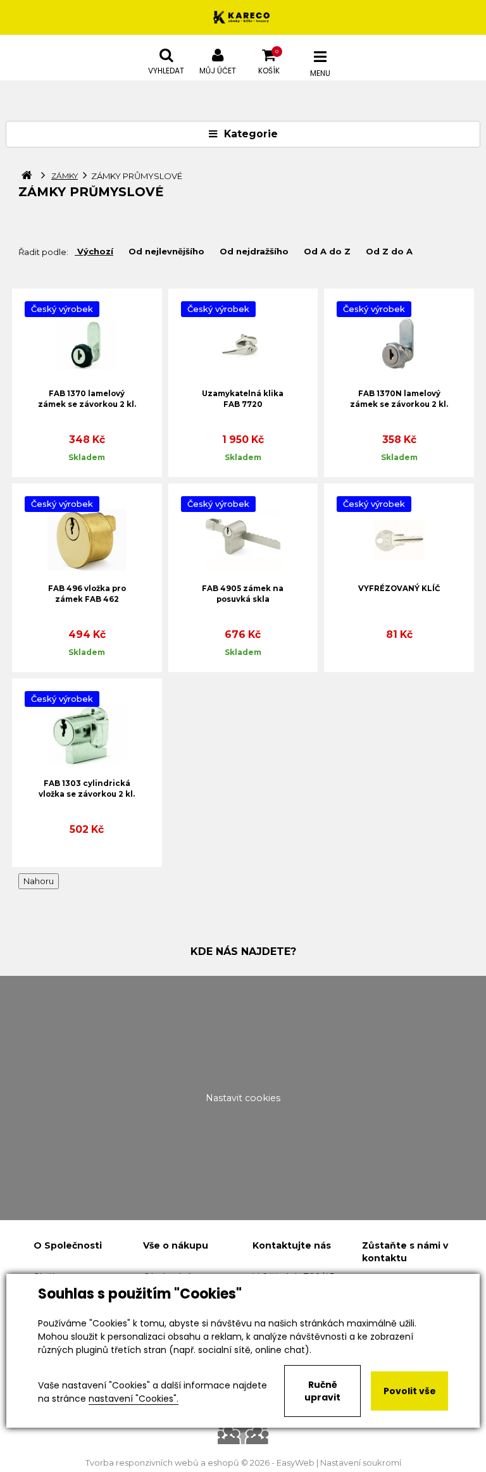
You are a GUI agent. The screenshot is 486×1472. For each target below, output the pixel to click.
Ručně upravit (322, 1391)
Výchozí (95, 251)
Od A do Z (327, 251)
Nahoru (38, 881)
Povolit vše (409, 1391)
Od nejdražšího (254, 251)
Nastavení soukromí (360, 1463)
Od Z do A (389, 251)
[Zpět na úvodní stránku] (243, 17)
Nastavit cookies (243, 1098)
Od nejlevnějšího (166, 251)
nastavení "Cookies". (133, 1398)
